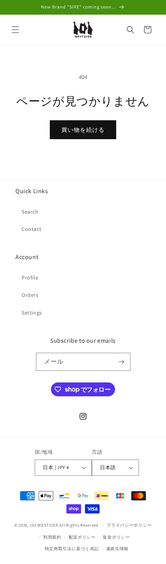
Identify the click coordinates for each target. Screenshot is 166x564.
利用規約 (52, 537)
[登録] (121, 362)
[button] (15, 29)
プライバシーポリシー (129, 525)
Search (30, 211)
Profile (30, 277)
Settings (32, 312)
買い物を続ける (83, 129)
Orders (30, 294)
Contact (31, 229)
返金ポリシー (116, 537)
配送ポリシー (82, 537)
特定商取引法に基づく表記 (72, 548)
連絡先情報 (117, 548)
